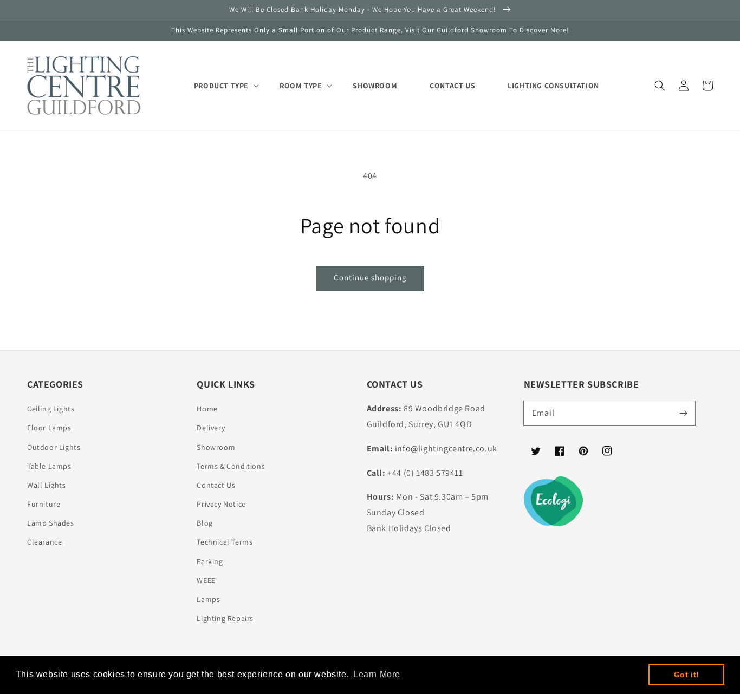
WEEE (206, 580)
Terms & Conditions (231, 466)
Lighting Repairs (225, 618)
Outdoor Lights (53, 447)
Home (207, 409)
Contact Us (216, 485)
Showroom (216, 447)
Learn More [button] (376, 674)
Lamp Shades (50, 523)
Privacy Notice (221, 504)
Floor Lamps (49, 428)
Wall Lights (46, 485)
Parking (210, 561)
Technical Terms (224, 542)
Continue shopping (370, 277)
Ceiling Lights (50, 409)
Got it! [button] (686, 674)
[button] (660, 85)
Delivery (211, 428)
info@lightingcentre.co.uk (446, 448)
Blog (204, 523)
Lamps (208, 599)
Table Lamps (49, 466)
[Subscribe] (683, 413)
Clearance (44, 542)
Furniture (43, 504)
